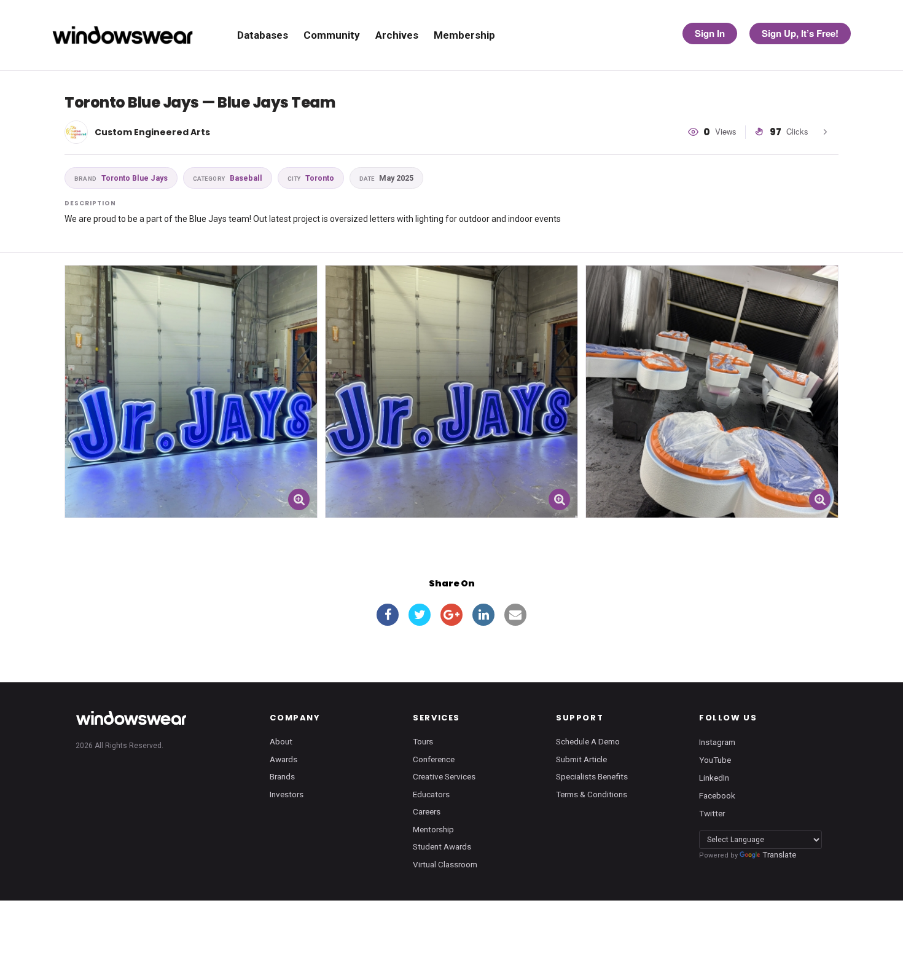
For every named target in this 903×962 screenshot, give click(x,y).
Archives (396, 35)
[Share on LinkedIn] (483, 615)
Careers (426, 811)
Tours (423, 741)
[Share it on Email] (515, 615)
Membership (464, 35)
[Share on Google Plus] (451, 615)
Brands (282, 776)
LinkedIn (714, 778)
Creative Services (444, 776)
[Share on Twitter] (419, 615)
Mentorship (433, 829)
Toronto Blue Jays (121, 178)
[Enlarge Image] (299, 499)
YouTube (715, 760)
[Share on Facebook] (388, 615)
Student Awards (442, 846)
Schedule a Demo (588, 741)
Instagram (717, 742)
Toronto (310, 178)
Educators (431, 794)
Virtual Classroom (445, 864)
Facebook (717, 795)
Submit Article (581, 759)
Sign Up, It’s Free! (800, 33)
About (281, 741)
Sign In (710, 33)
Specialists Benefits (592, 776)
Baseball (227, 178)
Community (331, 35)
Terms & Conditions (591, 794)
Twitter (712, 813)
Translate (779, 854)
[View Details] (191, 392)
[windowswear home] (131, 718)
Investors (286, 794)
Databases (262, 35)
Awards (283, 759)
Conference (434, 759)
